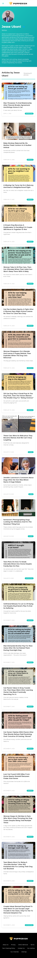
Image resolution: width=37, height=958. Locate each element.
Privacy (13, 944)
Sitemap (24, 951)
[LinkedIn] (24, 27)
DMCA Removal (23, 944)
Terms (32, 944)
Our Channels (14, 951)
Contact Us (21, 948)
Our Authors (31, 948)
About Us (5, 944)
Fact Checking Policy (8, 948)
